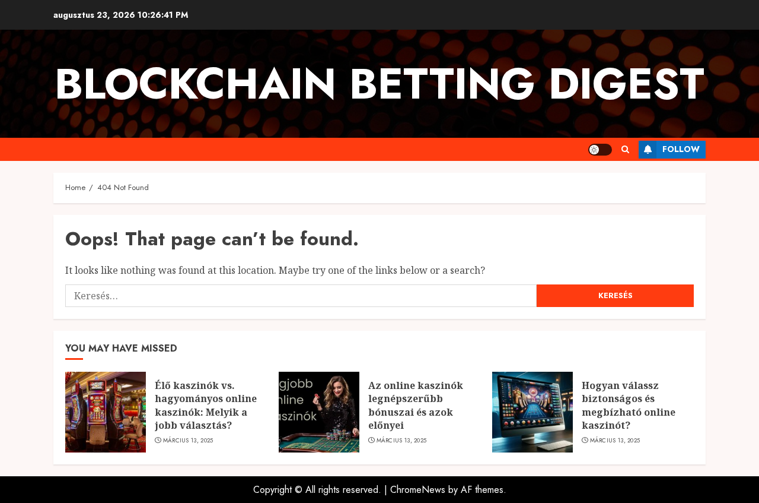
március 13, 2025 (188, 440)
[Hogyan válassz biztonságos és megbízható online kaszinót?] (532, 412)
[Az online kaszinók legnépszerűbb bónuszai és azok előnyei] (319, 412)
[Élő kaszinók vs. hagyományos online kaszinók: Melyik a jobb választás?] (105, 412)
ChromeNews (417, 489)
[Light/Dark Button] (600, 150)
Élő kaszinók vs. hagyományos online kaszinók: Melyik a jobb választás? (206, 405)
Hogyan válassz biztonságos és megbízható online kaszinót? (628, 405)
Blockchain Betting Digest (379, 84)
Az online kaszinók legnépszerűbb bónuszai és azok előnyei (415, 405)
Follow (681, 149)
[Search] (625, 149)
